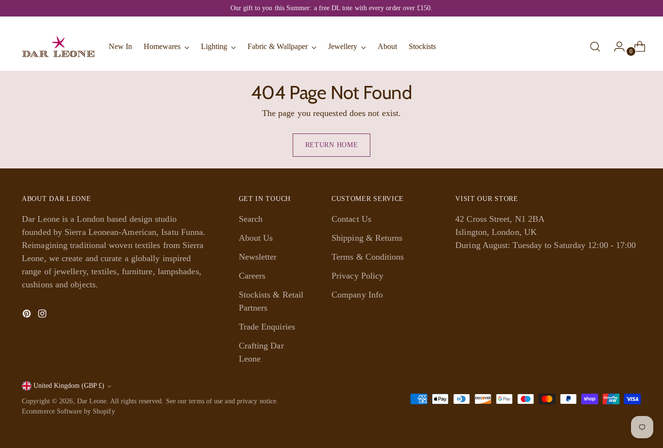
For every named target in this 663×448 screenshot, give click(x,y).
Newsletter (258, 257)
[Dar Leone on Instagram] (43, 315)
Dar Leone (92, 401)
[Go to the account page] (615, 46)
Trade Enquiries (267, 327)
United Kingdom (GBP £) (68, 385)
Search (251, 219)
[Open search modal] (595, 46)
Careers (252, 276)
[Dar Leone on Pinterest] (27, 315)
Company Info (357, 294)
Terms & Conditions (368, 257)
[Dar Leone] (58, 46)
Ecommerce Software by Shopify (68, 411)
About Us (256, 238)
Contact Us (351, 219)
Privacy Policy (357, 276)
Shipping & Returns (367, 238)
